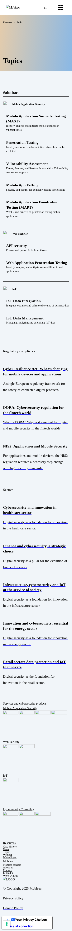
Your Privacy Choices (31, 920)
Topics (6, 852)
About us (8, 867)
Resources (9, 843)
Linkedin (8, 873)
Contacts (7, 870)
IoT (5, 775)
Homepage (7, 22)
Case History (10, 846)
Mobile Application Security (20, 708)
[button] (60, 7)
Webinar (7, 854)
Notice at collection (19, 926)
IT (45, 7)
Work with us (10, 875)
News (6, 849)
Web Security (11, 741)
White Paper (10, 857)
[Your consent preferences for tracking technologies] (6, 924)
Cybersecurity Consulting (18, 809)
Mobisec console (12, 864)
